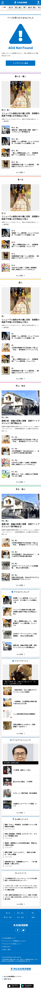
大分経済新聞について (9, 938)
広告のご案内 (7, 949)
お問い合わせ (7, 946)
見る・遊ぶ (18, 7)
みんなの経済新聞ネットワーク (20, 969)
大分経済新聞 (20, 2)
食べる (11, 7)
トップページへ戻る (20, 63)
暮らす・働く (32, 7)
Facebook (17, 930)
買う (25, 7)
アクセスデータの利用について (12, 944)
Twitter (23, 930)
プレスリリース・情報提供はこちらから (14, 941)
